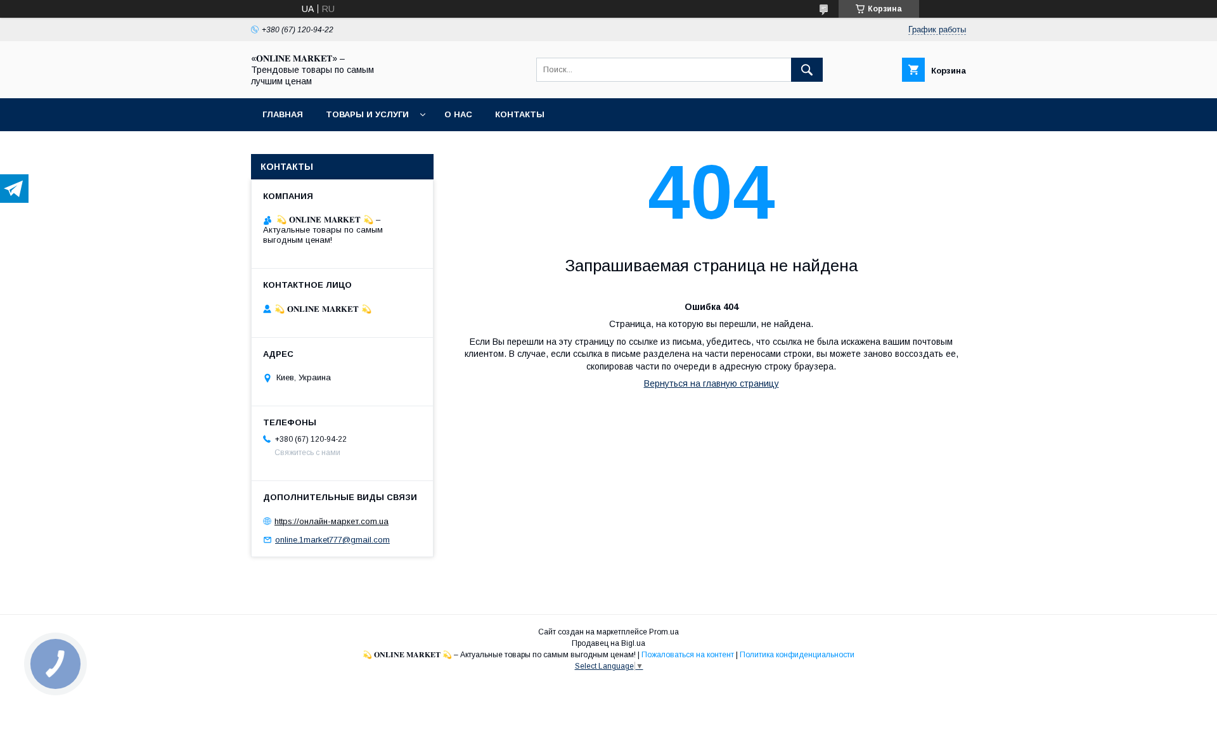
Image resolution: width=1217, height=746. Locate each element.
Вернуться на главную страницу (711, 383)
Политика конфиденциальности (797, 654)
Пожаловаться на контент (687, 654)
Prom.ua (664, 631)
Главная (282, 114)
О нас (458, 114)
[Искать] (807, 70)
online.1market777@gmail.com (332, 539)
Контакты (519, 114)
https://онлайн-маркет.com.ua (331, 521)
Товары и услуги (367, 114)
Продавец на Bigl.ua (608, 643)
